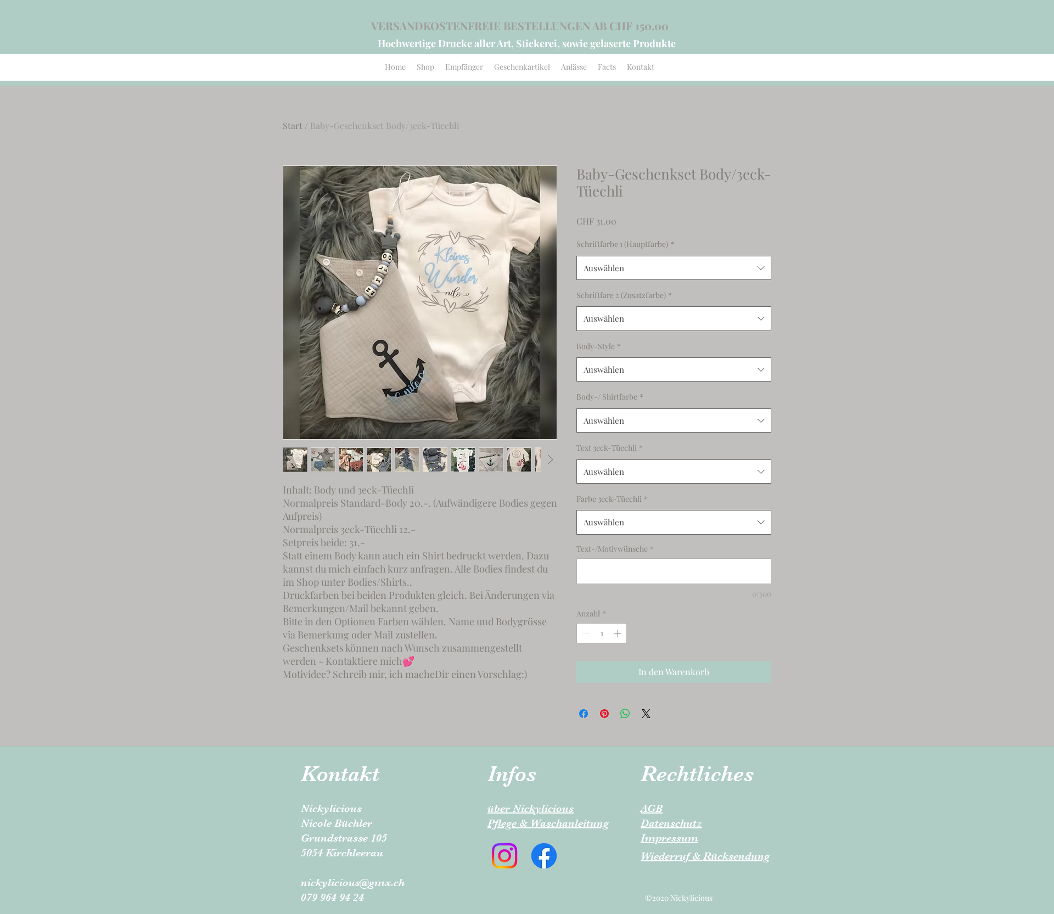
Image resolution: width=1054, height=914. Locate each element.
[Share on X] (646, 713)
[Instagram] (504, 856)
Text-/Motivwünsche (615, 548)
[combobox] (673, 268)
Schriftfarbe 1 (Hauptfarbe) (625, 244)
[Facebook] (544, 856)
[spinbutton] (602, 633)
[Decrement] (585, 633)
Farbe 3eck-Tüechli (612, 499)
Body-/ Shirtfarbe (609, 396)
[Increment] (618, 633)
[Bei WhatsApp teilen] (625, 713)
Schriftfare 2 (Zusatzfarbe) (624, 295)
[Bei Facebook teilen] (583, 713)
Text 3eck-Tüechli (609, 447)
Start (292, 125)
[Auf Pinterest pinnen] (604, 713)
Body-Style (598, 346)
